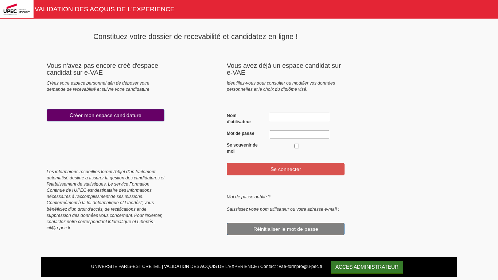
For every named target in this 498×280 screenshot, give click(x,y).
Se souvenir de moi (242, 148)
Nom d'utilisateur (239, 118)
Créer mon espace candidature (105, 115)
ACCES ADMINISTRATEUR (366, 267)
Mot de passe (240, 133)
